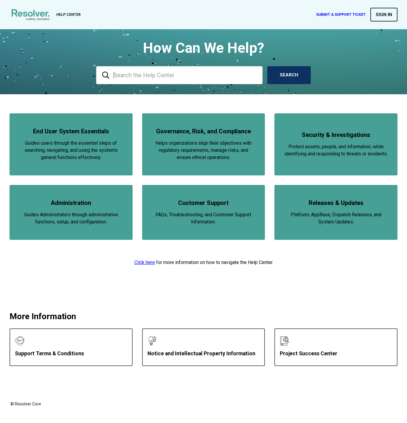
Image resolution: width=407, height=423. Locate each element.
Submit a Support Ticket (341, 15)
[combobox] (179, 75)
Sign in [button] (384, 14)
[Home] (31, 14)
